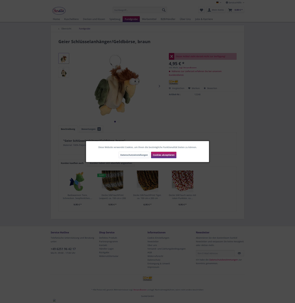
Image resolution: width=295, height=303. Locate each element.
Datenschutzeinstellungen (134, 154)
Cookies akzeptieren (164, 154)
